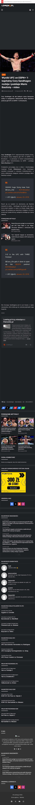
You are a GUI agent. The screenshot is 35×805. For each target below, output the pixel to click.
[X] (7, 408)
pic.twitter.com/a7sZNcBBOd (16, 192)
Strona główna (15, 797)
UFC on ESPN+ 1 (29, 401)
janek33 (10, 588)
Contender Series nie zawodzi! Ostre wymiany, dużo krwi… (25, 447)
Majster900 (11, 580)
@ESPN (18, 264)
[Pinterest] (14, 408)
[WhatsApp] (22, 408)
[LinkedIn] (11, 408)
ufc (23, 401)
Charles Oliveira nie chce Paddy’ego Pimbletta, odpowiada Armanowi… (8, 447)
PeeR (9, 566)
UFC (4, 74)
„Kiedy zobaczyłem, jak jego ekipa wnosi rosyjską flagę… (26, 429)
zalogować (9, 462)
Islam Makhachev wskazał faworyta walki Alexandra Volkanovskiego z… (8, 429)
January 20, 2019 (22, 197)
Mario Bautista (18, 401)
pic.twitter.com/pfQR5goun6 (15, 269)
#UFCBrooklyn (24, 190)
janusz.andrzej (12, 573)
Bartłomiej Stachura (7, 91)
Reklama (22, 797)
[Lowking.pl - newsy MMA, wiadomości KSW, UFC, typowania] (7, 5)
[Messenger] (18, 408)
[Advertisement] (17, 30)
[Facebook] (3, 408)
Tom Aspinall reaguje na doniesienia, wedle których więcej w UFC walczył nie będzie (22, 237)
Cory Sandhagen (10, 401)
